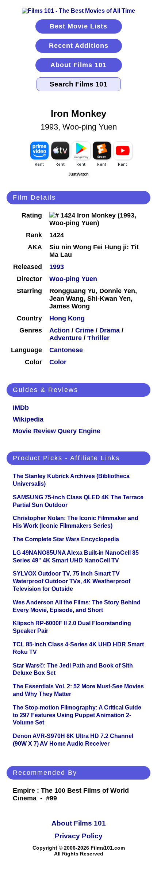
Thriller (98, 338)
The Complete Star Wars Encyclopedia (66, 539)
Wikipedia (28, 419)
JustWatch (78, 174)
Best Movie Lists (78, 26)
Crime (84, 330)
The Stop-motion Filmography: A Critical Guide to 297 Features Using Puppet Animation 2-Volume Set (77, 715)
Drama (109, 330)
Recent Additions (78, 45)
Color (57, 362)
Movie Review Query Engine (56, 431)
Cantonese (66, 350)
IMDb (21, 407)
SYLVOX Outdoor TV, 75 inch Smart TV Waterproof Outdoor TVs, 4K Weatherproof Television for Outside (71, 581)
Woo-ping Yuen (73, 278)
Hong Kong (67, 318)
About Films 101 (78, 65)
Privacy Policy (79, 836)
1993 (56, 266)
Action (59, 330)
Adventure (65, 338)
